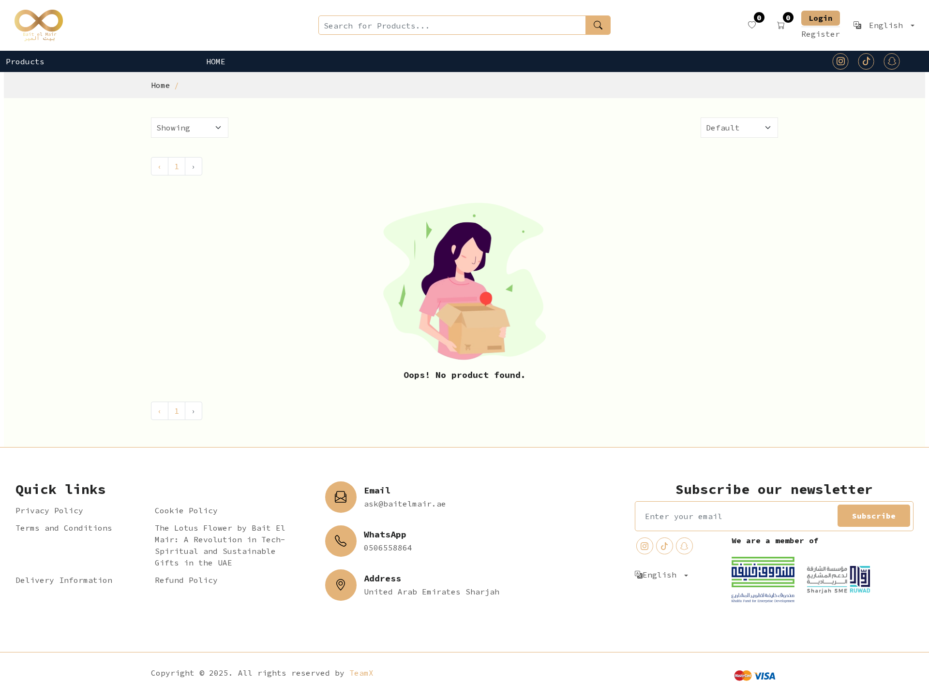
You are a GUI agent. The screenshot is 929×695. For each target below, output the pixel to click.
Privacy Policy (49, 510)
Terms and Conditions (63, 528)
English (888, 25)
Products (25, 61)
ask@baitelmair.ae (405, 503)
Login (821, 18)
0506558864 (388, 547)
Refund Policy (186, 580)
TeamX (361, 673)
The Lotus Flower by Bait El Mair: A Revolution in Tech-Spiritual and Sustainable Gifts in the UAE (220, 545)
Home (215, 61)
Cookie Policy (186, 510)
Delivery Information (63, 580)
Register (820, 34)
